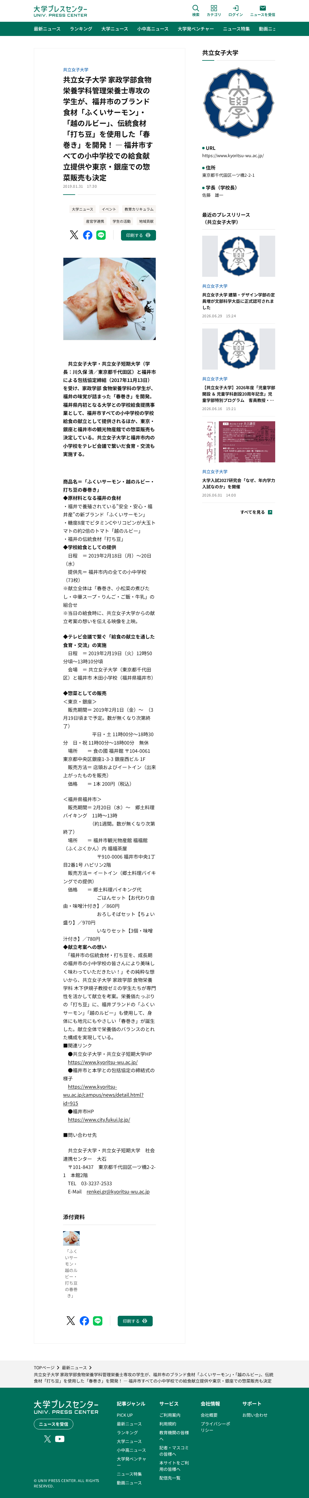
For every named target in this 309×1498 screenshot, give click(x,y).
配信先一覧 (169, 1478)
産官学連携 (95, 221)
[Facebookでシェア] (88, 235)
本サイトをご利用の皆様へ (174, 1466)
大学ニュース (82, 209)
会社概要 (209, 1415)
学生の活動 (122, 221)
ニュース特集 (129, 1474)
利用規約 (167, 1424)
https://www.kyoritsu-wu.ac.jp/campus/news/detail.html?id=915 (103, 1094)
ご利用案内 (169, 1415)
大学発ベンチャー (131, 1462)
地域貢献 (146, 221)
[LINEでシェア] (101, 235)
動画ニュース (129, 1483)
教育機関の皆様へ (174, 1435)
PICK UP (125, 1415)
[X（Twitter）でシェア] (74, 235)
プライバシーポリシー (215, 1427)
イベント (109, 209)
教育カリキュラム (139, 209)
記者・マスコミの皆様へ (174, 1451)
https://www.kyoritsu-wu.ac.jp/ (233, 155)
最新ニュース (129, 1424)
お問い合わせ (255, 1415)
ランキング (127, 1432)
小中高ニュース (131, 1450)
